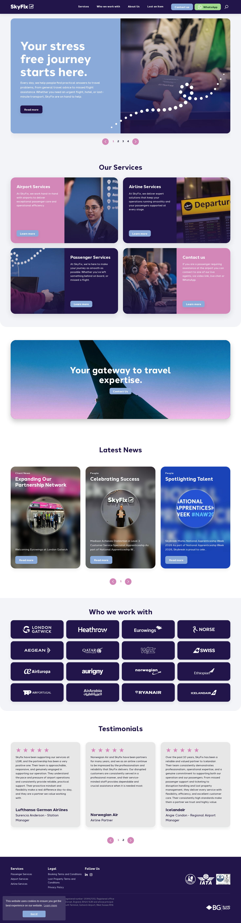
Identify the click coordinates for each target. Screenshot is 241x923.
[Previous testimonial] (110, 840)
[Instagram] (91, 874)
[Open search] (226, 7)
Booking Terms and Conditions (65, 874)
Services (83, 6)
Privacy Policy (56, 887)
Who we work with (108, 6)
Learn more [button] (50, 905)
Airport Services (19, 878)
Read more (31, 109)
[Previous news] (113, 581)
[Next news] (128, 581)
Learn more (27, 233)
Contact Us (120, 391)
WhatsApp (210, 7)
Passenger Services (21, 874)
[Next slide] (135, 141)
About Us (134, 6)
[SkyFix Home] (22, 7)
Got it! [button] (34, 914)
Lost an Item (155, 6)
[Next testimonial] (130, 840)
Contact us (182, 7)
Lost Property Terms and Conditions (61, 880)
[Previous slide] (105, 141)
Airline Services (19, 883)
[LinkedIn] (86, 874)
